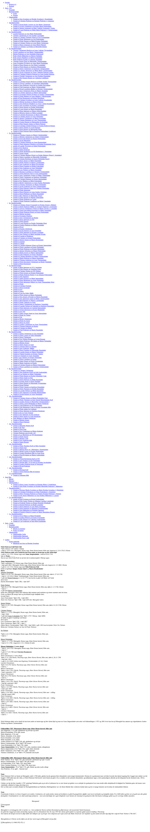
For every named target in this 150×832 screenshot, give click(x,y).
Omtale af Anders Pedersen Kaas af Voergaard (28, 464)
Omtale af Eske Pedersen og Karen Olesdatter (28, 254)
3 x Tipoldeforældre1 (16, 514)
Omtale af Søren (18, 291)
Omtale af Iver (17, 289)
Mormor (11, 481)
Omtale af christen (19, 242)
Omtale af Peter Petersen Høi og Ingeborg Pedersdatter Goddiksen (34, 131)
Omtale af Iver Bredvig (20, 148)
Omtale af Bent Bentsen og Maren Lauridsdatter (28, 300)
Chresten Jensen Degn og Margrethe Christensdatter (30, 61)
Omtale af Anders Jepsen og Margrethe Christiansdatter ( (31, 402)
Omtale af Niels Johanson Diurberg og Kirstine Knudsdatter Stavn (34, 144)
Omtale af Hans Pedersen (21, 422)
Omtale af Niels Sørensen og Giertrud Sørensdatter (29, 308)
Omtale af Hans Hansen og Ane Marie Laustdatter (29, 65)
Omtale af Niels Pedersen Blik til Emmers (26, 472)
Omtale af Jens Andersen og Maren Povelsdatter (28, 164)
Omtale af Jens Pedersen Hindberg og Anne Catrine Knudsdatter (34, 104)
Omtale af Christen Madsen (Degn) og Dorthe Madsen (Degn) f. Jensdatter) (37, 155)
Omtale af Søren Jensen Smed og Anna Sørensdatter (30, 313)
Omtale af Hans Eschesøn (21, 288)
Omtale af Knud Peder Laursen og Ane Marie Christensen (31, 24)
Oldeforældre (13, 17)
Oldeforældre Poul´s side (21, 538)
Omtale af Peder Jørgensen (21, 190)
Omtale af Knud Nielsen (21, 385)
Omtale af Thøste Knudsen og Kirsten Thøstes (28, 354)
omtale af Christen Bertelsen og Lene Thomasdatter (29, 120)
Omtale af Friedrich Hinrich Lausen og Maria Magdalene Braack (34, 512)
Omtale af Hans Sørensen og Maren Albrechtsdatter (29, 111)
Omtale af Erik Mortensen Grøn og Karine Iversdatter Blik (32, 407)
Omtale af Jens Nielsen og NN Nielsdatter (26, 460)
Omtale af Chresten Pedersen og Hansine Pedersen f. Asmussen (33, 21)
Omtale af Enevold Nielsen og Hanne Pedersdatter (29, 139)
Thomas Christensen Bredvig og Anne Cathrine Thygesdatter (32, 50)
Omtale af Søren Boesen (21, 442)
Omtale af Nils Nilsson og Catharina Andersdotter (29, 519)
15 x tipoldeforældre (15, 473)
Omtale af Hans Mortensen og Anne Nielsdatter (28, 280)
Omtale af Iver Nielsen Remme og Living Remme (29, 339)
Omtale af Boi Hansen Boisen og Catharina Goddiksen (30, 78)
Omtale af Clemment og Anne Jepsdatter (26, 356)
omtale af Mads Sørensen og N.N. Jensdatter (27, 267)
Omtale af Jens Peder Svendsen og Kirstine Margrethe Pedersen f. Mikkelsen (38, 486)
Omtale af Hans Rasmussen (22, 264)
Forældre (12, 10)
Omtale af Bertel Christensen (22, 319)
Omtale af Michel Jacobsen (22, 214)
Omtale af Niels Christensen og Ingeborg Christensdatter (31, 69)
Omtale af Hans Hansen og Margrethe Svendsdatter (29, 383)
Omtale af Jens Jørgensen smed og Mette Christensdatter (31, 299)
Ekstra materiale (14, 541)
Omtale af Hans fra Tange (21, 322)
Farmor (15, 15)
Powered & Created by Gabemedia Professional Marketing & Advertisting (25, 829)
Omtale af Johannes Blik (21, 475)
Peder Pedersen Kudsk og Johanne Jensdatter (27, 59)
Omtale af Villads (18, 243)
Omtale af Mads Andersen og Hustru (25, 363)
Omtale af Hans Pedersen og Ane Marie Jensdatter (29, 506)
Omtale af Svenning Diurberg (22, 216)
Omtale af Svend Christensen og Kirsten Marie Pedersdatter (32, 26)
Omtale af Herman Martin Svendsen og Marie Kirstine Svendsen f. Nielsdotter (38, 490)
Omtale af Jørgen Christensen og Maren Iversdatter (29, 118)
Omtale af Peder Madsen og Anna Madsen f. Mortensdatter (32, 96)
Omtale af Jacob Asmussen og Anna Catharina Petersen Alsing (33, 72)
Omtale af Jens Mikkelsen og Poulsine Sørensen (28, 510)
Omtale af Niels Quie (20, 448)
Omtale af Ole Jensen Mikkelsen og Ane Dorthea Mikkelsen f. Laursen (36, 495)
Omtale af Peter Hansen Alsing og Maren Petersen (29, 124)
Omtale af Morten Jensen (21, 343)
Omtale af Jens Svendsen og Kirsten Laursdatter (28, 105)
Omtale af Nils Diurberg (21, 277)
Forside (7, 2)
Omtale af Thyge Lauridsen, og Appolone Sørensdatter (30, 83)
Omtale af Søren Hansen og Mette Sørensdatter (28, 278)
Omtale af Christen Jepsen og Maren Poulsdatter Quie (30, 398)
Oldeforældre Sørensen (20, 536)
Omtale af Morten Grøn (20, 438)
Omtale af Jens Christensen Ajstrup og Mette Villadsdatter (31, 175)
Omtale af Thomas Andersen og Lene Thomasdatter (29, 260)
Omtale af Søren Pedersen (21, 150)
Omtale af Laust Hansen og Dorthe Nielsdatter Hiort (30, 223)
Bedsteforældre (14, 12)
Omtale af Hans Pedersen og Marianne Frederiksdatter (30, 508)
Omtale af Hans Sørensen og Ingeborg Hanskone (29, 411)
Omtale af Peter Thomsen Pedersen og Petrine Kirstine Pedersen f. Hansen (37, 494)
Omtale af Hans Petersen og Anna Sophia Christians (30, 192)
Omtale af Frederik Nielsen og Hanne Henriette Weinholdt (32, 503)
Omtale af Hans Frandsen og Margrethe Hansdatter (29, 350)
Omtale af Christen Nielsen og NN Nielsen (27, 271)
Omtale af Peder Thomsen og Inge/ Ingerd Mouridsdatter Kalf (33, 400)
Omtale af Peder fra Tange (21, 321)
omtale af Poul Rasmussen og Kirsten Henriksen (28, 98)
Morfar (11, 479)
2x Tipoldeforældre (15, 32)
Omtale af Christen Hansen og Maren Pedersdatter (29, 365)
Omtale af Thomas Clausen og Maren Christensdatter (30, 135)
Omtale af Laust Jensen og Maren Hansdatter (27, 109)
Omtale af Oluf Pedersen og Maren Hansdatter (28, 330)
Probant (11, 6)
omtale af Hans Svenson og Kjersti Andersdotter (28, 499)
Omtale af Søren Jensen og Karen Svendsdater (28, 361)
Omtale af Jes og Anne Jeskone (23, 413)
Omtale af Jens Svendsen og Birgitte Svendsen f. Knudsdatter (33, 19)
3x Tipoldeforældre (15, 48)
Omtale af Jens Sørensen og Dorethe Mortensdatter (29, 392)
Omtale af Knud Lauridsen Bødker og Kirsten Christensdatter (33, 89)
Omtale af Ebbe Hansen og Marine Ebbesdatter (28, 197)
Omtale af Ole (17, 317)
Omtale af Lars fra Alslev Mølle (23, 293)
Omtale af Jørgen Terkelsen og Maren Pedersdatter (29, 251)
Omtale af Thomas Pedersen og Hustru (25, 326)
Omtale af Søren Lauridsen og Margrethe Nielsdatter (30, 157)
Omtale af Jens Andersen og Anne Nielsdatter (27, 168)
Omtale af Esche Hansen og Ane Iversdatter (27, 231)
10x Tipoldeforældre (15, 396)
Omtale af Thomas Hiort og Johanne (25, 346)
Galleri (7, 540)
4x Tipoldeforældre (15, 80)
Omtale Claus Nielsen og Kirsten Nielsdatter (27, 357)
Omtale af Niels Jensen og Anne (23, 345)
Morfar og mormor (19, 529)
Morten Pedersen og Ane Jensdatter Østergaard (28, 54)
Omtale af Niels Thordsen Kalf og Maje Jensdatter (29, 446)
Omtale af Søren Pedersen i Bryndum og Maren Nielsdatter (32, 341)
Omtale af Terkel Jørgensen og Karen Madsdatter (29, 310)
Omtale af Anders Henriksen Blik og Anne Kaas (28, 453)
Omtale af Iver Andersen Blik (22, 440)
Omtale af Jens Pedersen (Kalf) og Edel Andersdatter (30, 372)
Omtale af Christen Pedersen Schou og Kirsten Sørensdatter (32, 245)
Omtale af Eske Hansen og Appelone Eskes (27, 269)
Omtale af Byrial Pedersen (21, 466)
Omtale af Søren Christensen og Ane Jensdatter (28, 334)
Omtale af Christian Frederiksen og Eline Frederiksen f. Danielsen (34, 492)
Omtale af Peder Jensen (20, 437)
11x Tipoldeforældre (15, 424)
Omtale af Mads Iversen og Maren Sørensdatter (28, 253)
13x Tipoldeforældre (15, 457)
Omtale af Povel (18, 227)
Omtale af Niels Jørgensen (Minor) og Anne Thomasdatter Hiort (33, 282)
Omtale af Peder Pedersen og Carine (24, 199)
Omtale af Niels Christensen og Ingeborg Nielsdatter (30, 177)
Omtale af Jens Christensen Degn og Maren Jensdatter (30, 91)
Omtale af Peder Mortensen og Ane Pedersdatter (28, 39)
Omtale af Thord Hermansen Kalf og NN (26, 459)
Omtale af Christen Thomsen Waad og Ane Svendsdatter (31, 37)
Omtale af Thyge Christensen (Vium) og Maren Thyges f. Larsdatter (35, 208)
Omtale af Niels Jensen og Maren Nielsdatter (27, 295)
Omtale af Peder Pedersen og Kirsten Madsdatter (28, 249)
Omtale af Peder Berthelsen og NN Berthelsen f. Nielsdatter (32, 151)
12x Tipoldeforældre (15, 444)
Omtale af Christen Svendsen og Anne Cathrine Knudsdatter (32, 100)
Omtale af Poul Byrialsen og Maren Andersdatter (28, 455)
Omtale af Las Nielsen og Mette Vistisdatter (27, 374)
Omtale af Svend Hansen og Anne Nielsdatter (27, 394)
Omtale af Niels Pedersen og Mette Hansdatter (28, 380)
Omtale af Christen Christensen (23, 370)
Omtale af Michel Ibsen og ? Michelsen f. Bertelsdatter (30, 449)
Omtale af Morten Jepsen (21, 420)
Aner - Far (8, 8)
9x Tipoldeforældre (15, 368)
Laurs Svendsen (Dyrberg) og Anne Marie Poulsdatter (30, 63)
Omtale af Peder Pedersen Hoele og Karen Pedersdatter (31, 212)
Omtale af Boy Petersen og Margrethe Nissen (27, 196)
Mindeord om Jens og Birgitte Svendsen (26, 543)
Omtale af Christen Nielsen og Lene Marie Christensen (30, 43)
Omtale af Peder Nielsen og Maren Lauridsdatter (28, 162)
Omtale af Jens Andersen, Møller (23, 348)
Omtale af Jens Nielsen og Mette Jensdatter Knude (29, 234)
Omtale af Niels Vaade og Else (23, 378)
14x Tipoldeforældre (15, 468)
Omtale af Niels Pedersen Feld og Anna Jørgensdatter (30, 173)
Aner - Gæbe (9, 523)
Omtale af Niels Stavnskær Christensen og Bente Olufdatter (32, 262)
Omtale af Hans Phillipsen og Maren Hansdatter (28, 194)
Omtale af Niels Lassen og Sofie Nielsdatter (27, 335)
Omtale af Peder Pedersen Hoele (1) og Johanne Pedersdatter (32, 275)
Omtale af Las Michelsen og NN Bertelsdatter (28, 435)
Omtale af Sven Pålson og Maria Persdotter (27, 516)
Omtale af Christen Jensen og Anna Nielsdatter (28, 116)
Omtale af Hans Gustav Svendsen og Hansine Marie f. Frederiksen (34, 484)
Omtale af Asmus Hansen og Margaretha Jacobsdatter (30, 122)
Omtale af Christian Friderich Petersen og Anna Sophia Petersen (33, 74)
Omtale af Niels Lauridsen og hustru (24, 359)
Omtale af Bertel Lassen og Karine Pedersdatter (28, 451)
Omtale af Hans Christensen (22, 337)
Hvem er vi (12, 4)
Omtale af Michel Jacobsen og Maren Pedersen (28, 102)
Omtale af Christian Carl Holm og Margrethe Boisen (30, 47)
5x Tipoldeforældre (15, 133)
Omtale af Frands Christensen (22, 229)
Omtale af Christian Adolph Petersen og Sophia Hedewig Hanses (34, 126)
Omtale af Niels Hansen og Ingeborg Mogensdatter (29, 67)
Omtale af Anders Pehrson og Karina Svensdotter (29, 518)
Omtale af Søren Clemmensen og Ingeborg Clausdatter (30, 304)
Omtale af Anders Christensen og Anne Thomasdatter (30, 324)
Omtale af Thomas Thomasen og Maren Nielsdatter (29, 185)
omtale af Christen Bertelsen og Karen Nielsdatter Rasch (31, 159)
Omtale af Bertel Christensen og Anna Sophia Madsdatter (31, 183)
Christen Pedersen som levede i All (24, 433)
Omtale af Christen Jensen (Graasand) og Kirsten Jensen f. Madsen (34, 205)
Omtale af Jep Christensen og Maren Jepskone (28, 431)
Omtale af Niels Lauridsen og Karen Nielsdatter (28, 247)
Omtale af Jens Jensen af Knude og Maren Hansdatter (30, 297)
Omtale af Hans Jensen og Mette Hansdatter (27, 161)
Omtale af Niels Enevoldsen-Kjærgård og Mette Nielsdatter (32, 210)
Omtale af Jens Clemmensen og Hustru (25, 218)
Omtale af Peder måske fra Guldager (25, 409)
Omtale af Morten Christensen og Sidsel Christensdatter (31, 137)
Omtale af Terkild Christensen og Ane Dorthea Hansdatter (31, 76)
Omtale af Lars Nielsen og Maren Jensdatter (27, 170)
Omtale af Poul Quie (19, 429)
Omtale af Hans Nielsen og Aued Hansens (26, 127)
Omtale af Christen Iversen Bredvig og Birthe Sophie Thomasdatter (34, 81)
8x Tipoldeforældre (15, 332)
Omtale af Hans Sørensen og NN (23, 219)
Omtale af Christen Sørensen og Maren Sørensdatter (30, 93)
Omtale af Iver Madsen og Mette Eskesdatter (27, 181)
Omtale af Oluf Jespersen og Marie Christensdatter (29, 87)
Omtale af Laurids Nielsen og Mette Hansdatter (28, 391)
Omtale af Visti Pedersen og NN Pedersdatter (27, 405)
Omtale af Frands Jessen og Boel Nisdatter (26, 381)
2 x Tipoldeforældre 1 (16, 497)
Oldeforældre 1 (14, 483)
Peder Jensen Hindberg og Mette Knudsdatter (27, 58)
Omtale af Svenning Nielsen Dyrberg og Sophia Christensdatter (33, 94)
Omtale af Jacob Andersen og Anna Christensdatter (29, 186)
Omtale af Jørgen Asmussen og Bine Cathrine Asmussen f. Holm (34, 28)
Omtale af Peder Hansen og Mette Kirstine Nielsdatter (30, 41)
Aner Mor (8, 477)
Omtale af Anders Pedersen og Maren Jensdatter (28, 225)
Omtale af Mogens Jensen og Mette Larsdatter (28, 113)
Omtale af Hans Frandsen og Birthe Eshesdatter (28, 166)
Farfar (15, 13)
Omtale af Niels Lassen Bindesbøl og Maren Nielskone (31, 403)
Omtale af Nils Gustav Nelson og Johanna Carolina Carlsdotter (33, 501)
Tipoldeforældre (14, 23)
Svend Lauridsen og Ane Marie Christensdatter (28, 52)
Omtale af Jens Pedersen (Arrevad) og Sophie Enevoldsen (31, 85)
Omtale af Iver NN (19, 311)
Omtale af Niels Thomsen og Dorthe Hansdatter (28, 389)
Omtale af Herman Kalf (20, 470)
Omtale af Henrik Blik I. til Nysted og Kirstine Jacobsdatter (32, 462)
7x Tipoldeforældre (15, 265)
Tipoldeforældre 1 (15, 488)
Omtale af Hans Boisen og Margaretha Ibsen (27, 129)
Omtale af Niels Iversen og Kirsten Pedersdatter (28, 273)
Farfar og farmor (18, 530)
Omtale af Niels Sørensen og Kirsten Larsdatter (28, 232)
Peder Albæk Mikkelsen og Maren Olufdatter (27, 56)
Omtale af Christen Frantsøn (22, 286)
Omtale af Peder (18, 284)
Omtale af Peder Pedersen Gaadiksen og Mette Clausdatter (32, 201)
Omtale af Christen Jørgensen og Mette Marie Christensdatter (32, 70)
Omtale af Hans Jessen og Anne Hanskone (27, 416)
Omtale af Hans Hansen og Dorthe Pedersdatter (28, 107)
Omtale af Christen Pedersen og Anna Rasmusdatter (29, 142)
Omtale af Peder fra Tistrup (22, 315)
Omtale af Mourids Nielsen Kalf (23, 426)
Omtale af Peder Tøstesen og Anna (24, 302)
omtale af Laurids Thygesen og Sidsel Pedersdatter (29, 146)
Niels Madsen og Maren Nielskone (24, 418)
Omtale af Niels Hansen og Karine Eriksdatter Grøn (29, 376)
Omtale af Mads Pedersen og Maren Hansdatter (28, 258)
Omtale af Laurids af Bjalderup (23, 236)
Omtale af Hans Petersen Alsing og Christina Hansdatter (31, 188)
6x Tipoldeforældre (15, 203)
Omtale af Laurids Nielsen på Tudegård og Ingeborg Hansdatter (33, 306)
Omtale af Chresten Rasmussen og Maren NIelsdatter (30, 115)
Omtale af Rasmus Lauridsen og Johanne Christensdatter (31, 172)
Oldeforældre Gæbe (19, 534)
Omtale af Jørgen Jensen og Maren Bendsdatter (28, 240)
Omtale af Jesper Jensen (20, 153)
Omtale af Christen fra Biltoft (22, 328)
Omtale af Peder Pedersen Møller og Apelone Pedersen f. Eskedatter (35, 207)
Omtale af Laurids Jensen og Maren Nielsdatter (28, 352)
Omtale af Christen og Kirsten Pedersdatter (27, 238)
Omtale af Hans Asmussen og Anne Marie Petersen (29, 45)
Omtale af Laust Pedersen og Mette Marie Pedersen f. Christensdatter (35, 30)
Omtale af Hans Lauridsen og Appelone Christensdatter (31, 367)
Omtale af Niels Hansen (20, 221)
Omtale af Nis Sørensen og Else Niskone (26, 414)
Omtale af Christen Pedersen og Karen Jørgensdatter (30, 179)
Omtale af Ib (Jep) (19, 427)
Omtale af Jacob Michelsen (22, 140)
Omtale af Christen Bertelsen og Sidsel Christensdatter (30, 256)
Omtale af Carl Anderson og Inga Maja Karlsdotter (29, 521)
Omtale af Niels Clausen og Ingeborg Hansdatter (28, 387)
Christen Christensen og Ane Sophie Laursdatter (28, 35)
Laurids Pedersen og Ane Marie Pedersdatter (27, 34)
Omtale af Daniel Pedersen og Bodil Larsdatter (28, 505)
